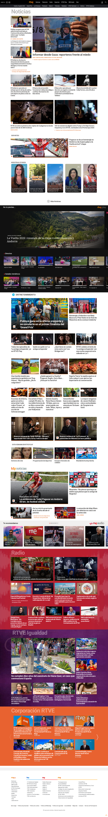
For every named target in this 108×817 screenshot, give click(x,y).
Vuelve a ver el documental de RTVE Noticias (68, 130)
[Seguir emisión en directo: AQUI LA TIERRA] (11, 263)
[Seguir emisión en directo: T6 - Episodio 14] (96, 283)
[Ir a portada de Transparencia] (77, 778)
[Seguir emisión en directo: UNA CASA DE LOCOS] (96, 263)
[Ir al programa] (54, 229)
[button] (1, 230)
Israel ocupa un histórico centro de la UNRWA (46, 59)
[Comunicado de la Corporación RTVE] (64, 747)
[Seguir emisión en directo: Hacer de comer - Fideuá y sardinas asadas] (45, 283)
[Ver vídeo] (13, 535)
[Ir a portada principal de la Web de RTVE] (18, 777)
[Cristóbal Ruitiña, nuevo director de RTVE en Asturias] (84, 748)
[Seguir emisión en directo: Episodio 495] (62, 283)
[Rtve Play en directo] (7, 2)
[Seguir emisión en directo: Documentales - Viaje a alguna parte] (79, 283)
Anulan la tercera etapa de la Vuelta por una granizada (42, 516)
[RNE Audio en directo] (9, 2)
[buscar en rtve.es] (105, 2)
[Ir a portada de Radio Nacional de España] (49, 778)
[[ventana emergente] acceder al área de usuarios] (102, 2)
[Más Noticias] (54, 201)
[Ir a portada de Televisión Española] (34, 778)
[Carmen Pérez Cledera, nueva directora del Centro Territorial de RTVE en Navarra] (64, 726)
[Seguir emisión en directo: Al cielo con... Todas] (28, 283)
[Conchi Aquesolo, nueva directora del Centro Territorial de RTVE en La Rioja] (43, 726)
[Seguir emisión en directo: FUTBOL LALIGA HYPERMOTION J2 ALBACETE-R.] (79, 263)
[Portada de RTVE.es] (31, 2)
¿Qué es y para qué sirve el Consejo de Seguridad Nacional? (21, 70)
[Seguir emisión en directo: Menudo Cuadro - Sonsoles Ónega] (28, 263)
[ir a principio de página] (106, 815)
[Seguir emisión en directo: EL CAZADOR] (45, 263)
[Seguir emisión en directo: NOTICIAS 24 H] (62, 263)
